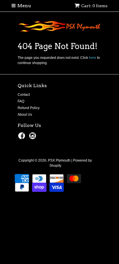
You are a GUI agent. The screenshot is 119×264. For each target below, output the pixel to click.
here (92, 58)
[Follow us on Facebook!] (22, 137)
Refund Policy (29, 108)
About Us (25, 115)
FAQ (21, 101)
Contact (24, 95)
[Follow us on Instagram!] (33, 137)
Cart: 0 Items (94, 5)
